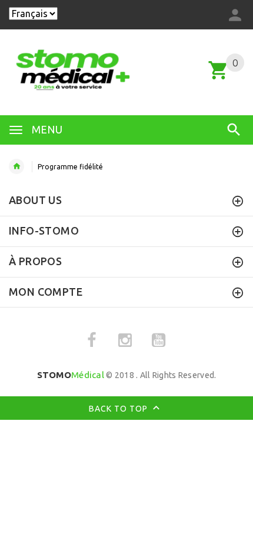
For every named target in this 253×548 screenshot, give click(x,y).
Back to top (119, 408)
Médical (70, 375)
